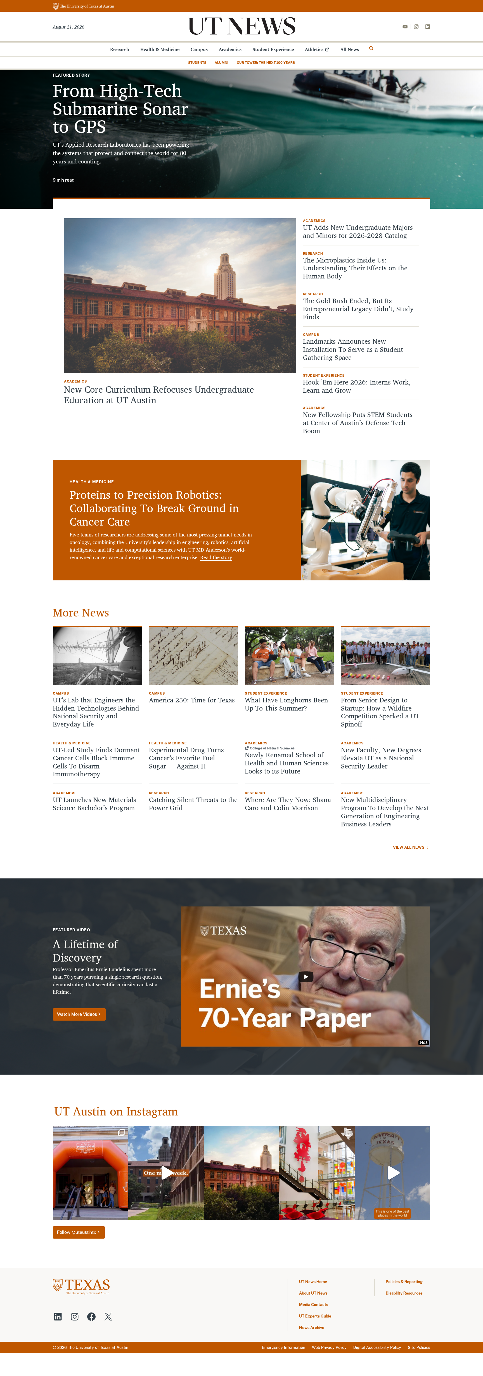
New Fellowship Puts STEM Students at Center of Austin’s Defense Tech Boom (358, 423)
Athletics (314, 49)
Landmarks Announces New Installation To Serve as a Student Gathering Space (353, 349)
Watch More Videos (77, 1014)
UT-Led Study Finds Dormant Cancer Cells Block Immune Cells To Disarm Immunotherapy (96, 762)
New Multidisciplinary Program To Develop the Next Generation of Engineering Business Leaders (385, 812)
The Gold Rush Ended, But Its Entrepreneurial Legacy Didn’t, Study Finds (358, 309)
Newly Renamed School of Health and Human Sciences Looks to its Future (287, 763)
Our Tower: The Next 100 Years (266, 63)
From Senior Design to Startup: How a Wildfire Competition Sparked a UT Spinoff (380, 712)
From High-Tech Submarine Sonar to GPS (120, 107)
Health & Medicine (159, 49)
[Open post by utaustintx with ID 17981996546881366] (90, 1173)
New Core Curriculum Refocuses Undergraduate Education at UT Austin (159, 394)
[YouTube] (405, 26)
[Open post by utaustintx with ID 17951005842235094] (392, 1173)
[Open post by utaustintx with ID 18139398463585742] (317, 1173)
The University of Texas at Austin (98, 1347)
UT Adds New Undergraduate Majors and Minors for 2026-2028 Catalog (358, 231)
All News (349, 49)
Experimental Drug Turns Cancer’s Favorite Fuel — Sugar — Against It (186, 758)
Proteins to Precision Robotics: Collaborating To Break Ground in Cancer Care (154, 508)
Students (197, 63)
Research (119, 49)
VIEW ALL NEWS (409, 847)
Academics (230, 49)
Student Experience (273, 49)
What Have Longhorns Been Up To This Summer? (286, 704)
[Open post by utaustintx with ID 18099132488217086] (166, 1173)
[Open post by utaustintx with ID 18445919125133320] (241, 1173)
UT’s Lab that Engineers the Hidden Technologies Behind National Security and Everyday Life (96, 712)
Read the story (216, 557)
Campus (199, 49)
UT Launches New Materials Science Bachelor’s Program (94, 804)
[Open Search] (371, 48)
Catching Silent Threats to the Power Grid (193, 804)
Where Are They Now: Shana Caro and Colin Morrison (288, 804)
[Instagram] (416, 26)
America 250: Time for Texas (193, 700)
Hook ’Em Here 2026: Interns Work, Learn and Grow (357, 386)
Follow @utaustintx (76, 1232)
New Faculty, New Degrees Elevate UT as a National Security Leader (381, 758)
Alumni (221, 63)
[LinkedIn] (427, 26)
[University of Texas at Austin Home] (83, 7)
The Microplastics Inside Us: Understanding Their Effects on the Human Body (355, 268)
